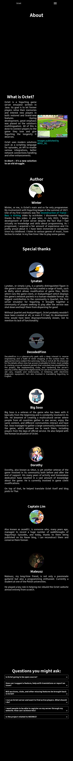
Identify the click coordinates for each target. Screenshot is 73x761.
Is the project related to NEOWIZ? (21, 717)
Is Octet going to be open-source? (21, 677)
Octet (18, 3)
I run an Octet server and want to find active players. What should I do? (36, 701)
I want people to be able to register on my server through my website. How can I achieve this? (34, 709)
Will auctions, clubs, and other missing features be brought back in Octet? (36, 692)
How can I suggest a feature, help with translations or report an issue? (35, 684)
